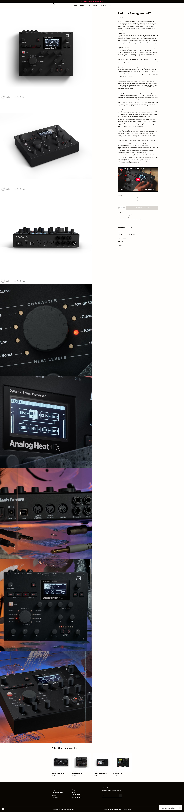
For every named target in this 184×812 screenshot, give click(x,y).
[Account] (128, 5)
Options (120, 195)
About (74, 792)
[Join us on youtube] (64, 800)
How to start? (76, 795)
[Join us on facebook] (55, 800)
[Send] (120, 795)
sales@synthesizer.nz (57, 790)
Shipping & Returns (108, 809)
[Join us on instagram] (61, 800)
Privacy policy (117, 809)
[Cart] (131, 5)
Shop (73, 790)
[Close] (180, 808)
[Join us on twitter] (52, 800)
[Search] (125, 5)
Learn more (172, 808)
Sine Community (77, 797)
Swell (73, 809)
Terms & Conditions (126, 809)
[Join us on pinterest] (58, 800)
